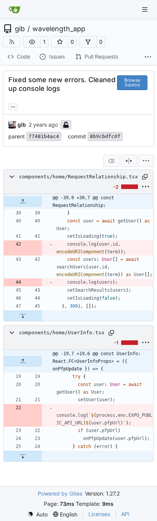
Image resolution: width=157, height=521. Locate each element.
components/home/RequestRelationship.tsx (78, 176)
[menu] (146, 161)
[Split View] (129, 161)
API (125, 514)
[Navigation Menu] (145, 9)
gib (20, 29)
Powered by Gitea (60, 493)
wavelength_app (58, 29)
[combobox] (111, 161)
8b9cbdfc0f (105, 136)
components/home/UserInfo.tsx (61, 332)
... (13, 105)
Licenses (99, 514)
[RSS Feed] (12, 42)
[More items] (148, 57)
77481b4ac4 (44, 136)
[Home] (14, 9)
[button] (32, 42)
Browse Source (132, 82)
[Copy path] (144, 177)
